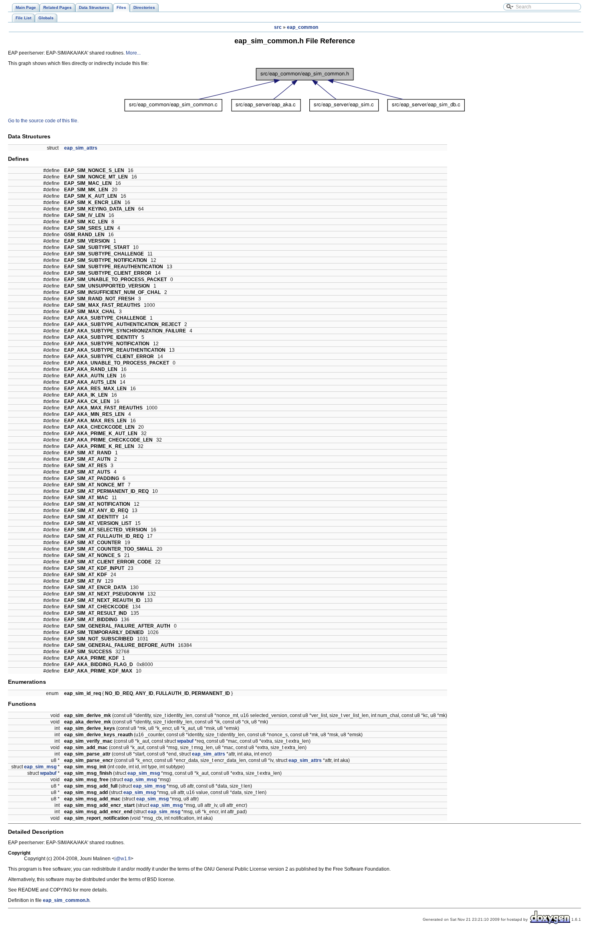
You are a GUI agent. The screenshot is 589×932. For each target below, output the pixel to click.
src (278, 27)
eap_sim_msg (40, 767)
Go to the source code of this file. (43, 121)
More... (133, 53)
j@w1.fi (123, 858)
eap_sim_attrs (80, 148)
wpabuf (185, 741)
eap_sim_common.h (66, 900)
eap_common (302, 27)
